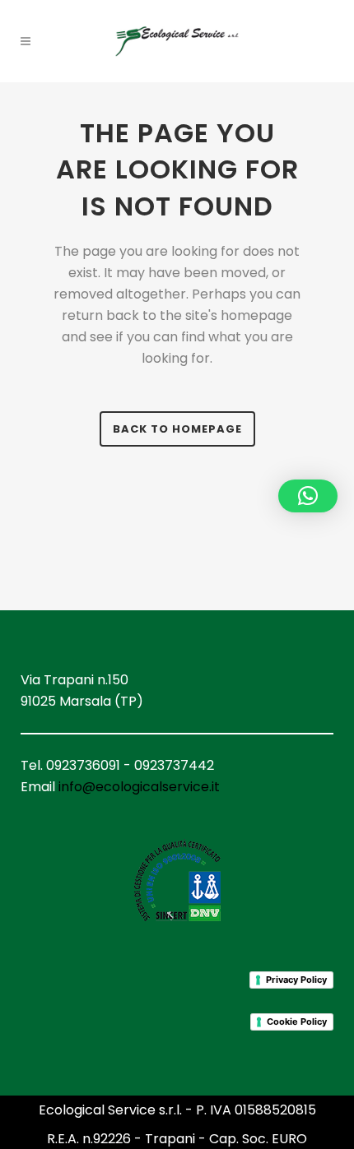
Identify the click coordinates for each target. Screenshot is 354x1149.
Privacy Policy (296, 979)
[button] (308, 496)
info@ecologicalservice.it (139, 786)
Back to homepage (177, 429)
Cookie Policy (297, 1021)
